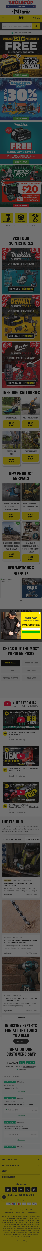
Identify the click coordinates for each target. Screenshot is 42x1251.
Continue (31, 632)
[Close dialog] (40, 613)
